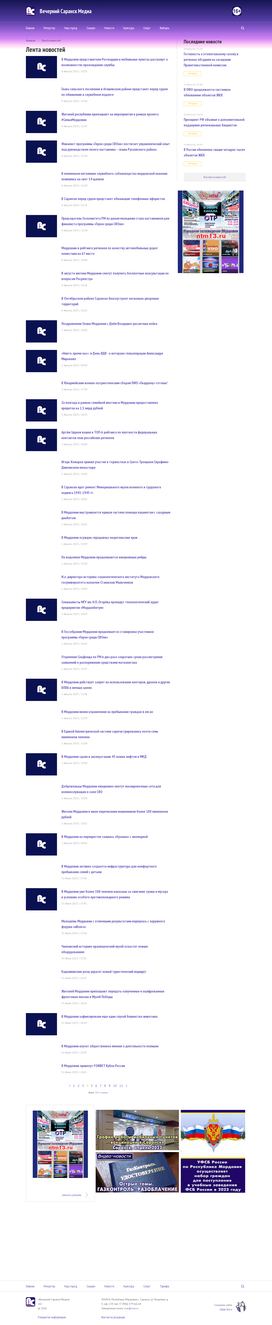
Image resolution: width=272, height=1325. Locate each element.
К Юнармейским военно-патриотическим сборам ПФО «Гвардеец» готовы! (114, 383)
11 (121, 1086)
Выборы (164, 28)
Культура (128, 28)
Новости (109, 28)
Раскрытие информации (52, 1317)
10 (115, 1086)
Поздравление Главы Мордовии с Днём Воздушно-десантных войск (109, 323)
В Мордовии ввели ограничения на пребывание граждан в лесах (107, 711)
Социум (91, 28)
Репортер (49, 28)
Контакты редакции (113, 1317)
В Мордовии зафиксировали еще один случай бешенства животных (109, 1016)
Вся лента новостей (215, 177)
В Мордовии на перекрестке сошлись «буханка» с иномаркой (104, 836)
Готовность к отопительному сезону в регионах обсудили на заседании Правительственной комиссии (211, 59)
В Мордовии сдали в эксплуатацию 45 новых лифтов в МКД (104, 756)
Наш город (70, 28)
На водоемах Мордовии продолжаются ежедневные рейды (103, 557)
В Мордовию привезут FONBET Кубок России (93, 1065)
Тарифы (164, 1286)
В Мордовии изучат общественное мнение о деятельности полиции (109, 1046)
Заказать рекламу (71, 1195)
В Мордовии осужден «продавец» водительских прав (99, 537)
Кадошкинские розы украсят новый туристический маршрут (103, 971)
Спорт (147, 28)
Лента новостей (51, 40)
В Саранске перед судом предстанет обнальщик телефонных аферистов (113, 198)
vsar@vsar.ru (131, 1308)
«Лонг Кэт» (225, 1309)
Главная (30, 28)
